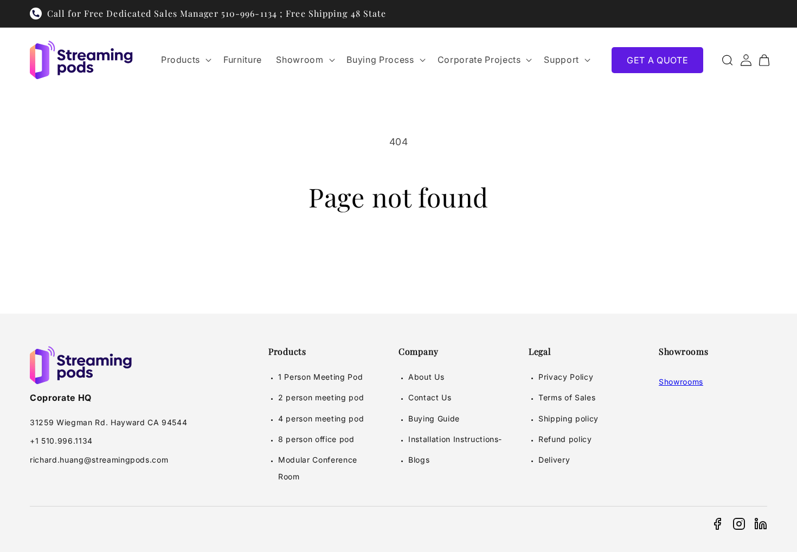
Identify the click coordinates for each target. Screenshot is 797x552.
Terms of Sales (566, 397)
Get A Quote (657, 60)
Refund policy (565, 439)
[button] (185, 60)
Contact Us (430, 397)
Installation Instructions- (455, 439)
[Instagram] (738, 523)
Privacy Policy (565, 376)
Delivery (554, 459)
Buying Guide (434, 418)
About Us (426, 376)
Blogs (418, 459)
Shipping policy (568, 418)
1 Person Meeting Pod (320, 376)
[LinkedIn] (760, 523)
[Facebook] (717, 523)
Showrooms (681, 381)
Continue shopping (398, 257)
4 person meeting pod (321, 418)
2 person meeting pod (321, 397)
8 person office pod (316, 439)
